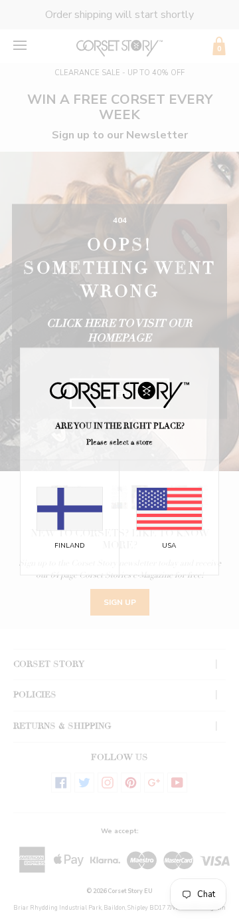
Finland (69, 545)
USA (169, 545)
